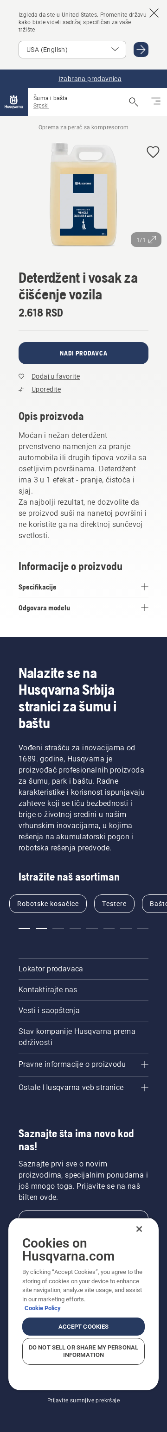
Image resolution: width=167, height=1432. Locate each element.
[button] (153, 153)
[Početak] (14, 102)
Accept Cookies (83, 1326)
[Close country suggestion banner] (154, 13)
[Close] (139, 1229)
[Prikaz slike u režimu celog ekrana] (83, 195)
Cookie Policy (43, 1308)
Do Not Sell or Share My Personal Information (83, 1351)
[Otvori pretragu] (133, 102)
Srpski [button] (41, 105)
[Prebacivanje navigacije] (156, 102)
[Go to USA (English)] (141, 49)
